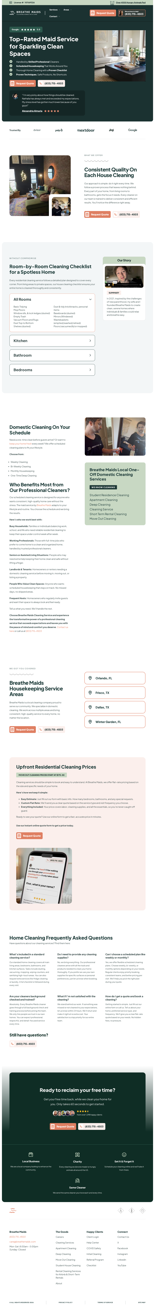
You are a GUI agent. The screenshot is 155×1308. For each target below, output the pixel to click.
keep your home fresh (20, 443)
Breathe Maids (44, 505)
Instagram (122, 1254)
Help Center (93, 1242)
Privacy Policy (65, 1302)
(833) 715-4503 (34, 631)
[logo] (24, 13)
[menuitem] (54, 9)
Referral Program (95, 1259)
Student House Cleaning (68, 1265)
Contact (53, 16)
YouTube (121, 1265)
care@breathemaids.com (22, 1241)
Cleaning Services (65, 1242)
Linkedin (121, 1259)
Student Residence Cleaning (109, 495)
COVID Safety (94, 1248)
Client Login (93, 1236)
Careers (60, 1236)
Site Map (142, 1302)
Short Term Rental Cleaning (108, 514)
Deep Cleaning (100, 504)
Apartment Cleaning (104, 500)
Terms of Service (105, 1302)
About (59, 1283)
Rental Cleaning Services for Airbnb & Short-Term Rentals (68, 1274)
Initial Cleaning (94, 1254)
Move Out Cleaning (103, 518)
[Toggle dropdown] (59, 9)
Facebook (122, 1248)
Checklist (91, 1265)
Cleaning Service (101, 509)
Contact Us (123, 1236)
